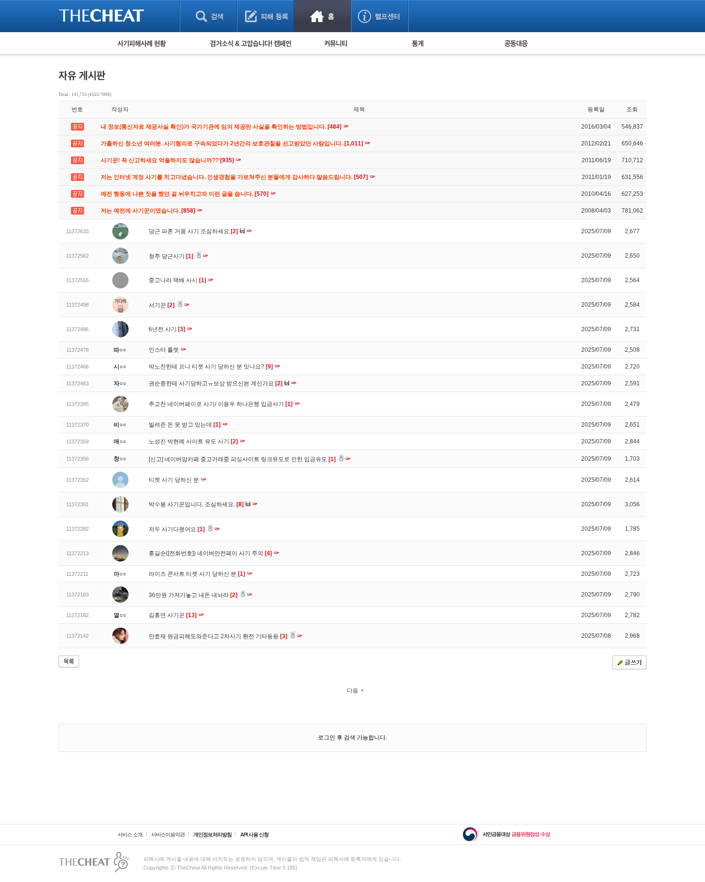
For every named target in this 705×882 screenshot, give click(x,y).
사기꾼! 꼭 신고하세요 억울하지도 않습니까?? (168, 160)
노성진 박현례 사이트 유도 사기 (193, 441)
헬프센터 (379, 16)
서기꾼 (162, 305)
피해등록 (265, 16)
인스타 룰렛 (164, 349)
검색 (208, 16)
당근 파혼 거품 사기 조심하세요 (193, 231)
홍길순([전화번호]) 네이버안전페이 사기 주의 (210, 553)
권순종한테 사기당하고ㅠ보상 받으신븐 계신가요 (215, 383)
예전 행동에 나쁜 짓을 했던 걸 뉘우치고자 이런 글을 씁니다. (185, 194)
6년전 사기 (167, 329)
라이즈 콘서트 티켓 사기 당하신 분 (197, 574)
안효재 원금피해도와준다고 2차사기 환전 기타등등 (218, 636)
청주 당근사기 (171, 256)
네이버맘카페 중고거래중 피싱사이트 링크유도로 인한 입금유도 (250, 459)
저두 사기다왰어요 (177, 529)
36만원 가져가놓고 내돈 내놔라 (193, 595)
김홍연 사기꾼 (173, 615)
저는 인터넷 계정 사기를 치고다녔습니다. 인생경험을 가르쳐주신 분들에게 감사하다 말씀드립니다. (235, 177)
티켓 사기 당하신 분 (174, 480)
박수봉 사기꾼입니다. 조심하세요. (196, 504)
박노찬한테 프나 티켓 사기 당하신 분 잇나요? (211, 366)
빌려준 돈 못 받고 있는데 (185, 424)
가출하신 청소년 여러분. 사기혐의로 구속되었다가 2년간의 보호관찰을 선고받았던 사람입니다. (232, 143)
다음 (352, 690)
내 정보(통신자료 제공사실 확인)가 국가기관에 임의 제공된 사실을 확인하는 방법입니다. (222, 126)
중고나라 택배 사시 (177, 280)
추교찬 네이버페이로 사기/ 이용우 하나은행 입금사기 (221, 404)
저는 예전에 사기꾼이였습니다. (149, 210)
